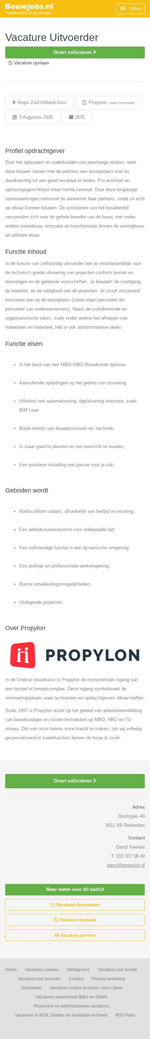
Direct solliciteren (73, 52)
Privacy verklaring (108, 978)
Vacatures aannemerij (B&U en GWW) (71, 997)
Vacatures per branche (39, 978)
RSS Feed (125, 1015)
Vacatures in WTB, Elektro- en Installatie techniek (61, 1015)
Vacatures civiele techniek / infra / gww (86, 987)
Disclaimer (31, 987)
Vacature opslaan (77, 919)
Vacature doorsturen (77, 904)
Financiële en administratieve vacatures (71, 1006)
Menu (135, 8)
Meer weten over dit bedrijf (75, 889)
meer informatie (122, 103)
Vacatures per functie (117, 969)
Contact (76, 978)
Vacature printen (77, 935)
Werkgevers (78, 969)
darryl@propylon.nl (126, 865)
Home (11, 969)
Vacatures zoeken (42, 969)
